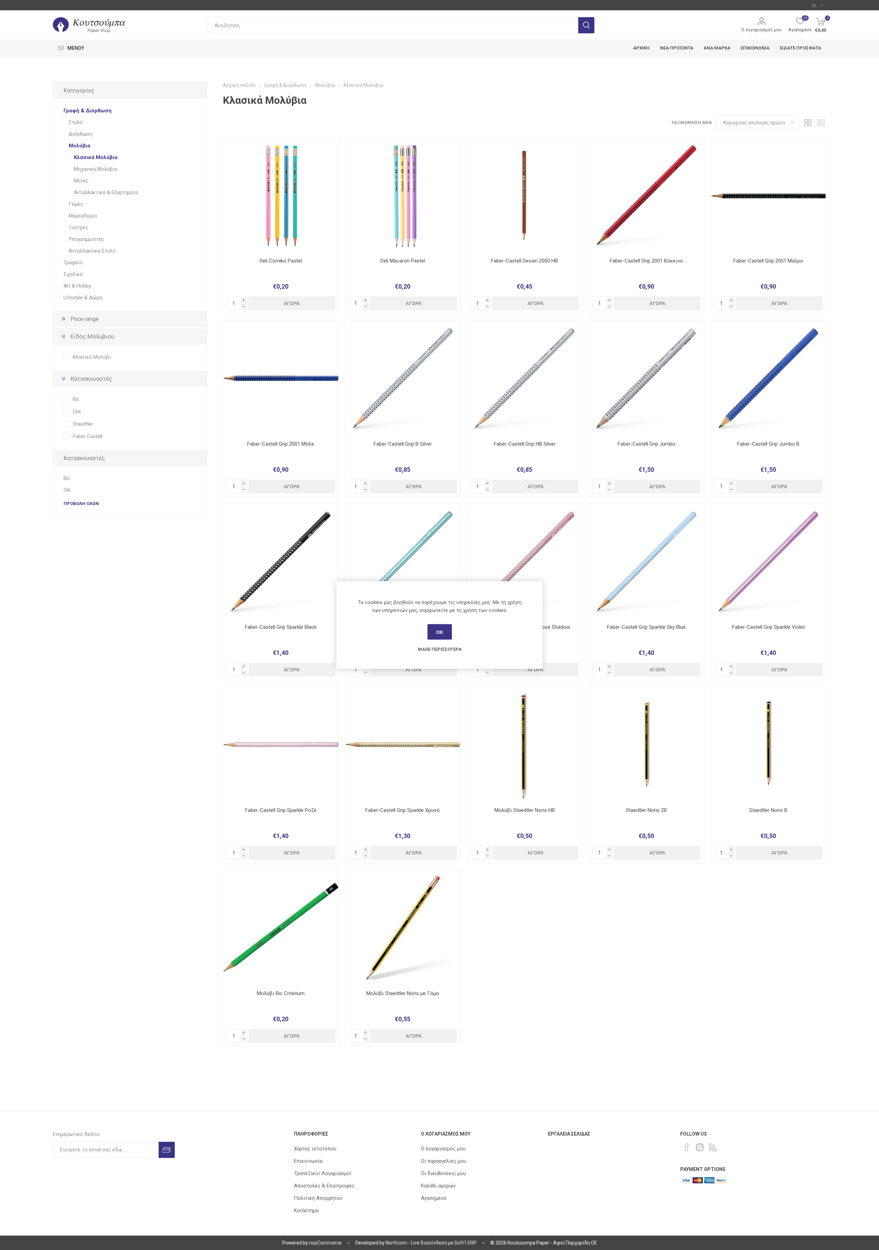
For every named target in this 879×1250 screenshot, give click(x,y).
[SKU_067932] (768, 561)
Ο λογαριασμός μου (761, 29)
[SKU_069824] (280, 561)
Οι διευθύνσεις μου (443, 1173)
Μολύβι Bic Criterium (281, 993)
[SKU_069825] (646, 561)
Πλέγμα (808, 122)
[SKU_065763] (768, 744)
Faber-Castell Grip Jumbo (646, 444)
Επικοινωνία (308, 1161)
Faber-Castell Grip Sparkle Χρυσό (402, 810)
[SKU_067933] (402, 561)
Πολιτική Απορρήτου (318, 1198)
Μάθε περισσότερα (439, 649)
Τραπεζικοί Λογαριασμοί (322, 1173)
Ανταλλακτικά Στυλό (92, 251)
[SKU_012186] (524, 378)
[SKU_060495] (280, 927)
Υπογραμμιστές (86, 239)
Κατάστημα (306, 1210)
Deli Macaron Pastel (402, 261)
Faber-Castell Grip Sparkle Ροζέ (281, 810)
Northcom (396, 1243)
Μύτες (81, 181)
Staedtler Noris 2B (646, 810)
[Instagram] (699, 1147)
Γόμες (76, 204)
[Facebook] (686, 1147)
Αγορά (292, 303)
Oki (67, 490)
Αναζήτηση (586, 25)
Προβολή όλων (81, 503)
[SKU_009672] (402, 927)
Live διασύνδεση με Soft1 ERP (444, 1243)
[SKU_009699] (524, 195)
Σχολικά (73, 274)
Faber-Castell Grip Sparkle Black (281, 627)
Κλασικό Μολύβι (92, 357)
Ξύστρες (78, 227)
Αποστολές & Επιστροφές (324, 1186)
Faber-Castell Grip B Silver (403, 444)
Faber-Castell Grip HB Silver (525, 444)
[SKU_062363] (402, 744)
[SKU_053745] (768, 195)
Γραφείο (73, 262)
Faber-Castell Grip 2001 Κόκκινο (646, 261)
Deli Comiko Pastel (281, 261)
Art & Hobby (77, 286)
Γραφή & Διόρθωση (88, 111)
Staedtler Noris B (768, 810)
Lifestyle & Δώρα (83, 297)
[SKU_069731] (646, 378)
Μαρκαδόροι (83, 216)
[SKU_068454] (402, 195)
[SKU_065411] (524, 561)
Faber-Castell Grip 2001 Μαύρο (768, 261)
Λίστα (821, 122)
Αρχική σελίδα (239, 85)
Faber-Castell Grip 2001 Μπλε (280, 444)
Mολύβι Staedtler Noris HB (524, 810)
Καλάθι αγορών (438, 1186)
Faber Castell (87, 436)
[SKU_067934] (280, 744)
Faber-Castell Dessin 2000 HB (524, 261)
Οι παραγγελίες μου (443, 1161)
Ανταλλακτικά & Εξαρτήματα (106, 192)
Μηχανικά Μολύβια (95, 169)
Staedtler (83, 424)
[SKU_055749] (280, 378)
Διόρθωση (80, 134)
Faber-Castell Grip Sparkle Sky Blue (646, 627)
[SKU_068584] (280, 195)
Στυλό (76, 122)
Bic (76, 399)
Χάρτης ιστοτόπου (315, 1149)
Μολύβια (79, 146)
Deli (77, 412)
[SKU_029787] (402, 378)
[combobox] (392, 25)
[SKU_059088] (768, 378)
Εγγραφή (167, 1150)
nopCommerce (325, 1243)
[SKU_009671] (524, 744)
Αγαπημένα (433, 1198)
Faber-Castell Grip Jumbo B (768, 444)
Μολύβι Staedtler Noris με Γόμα (402, 993)
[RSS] (712, 1147)
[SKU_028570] (646, 744)
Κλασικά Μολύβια (95, 157)
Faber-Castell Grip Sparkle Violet (768, 627)
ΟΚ (439, 632)
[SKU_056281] (646, 195)
